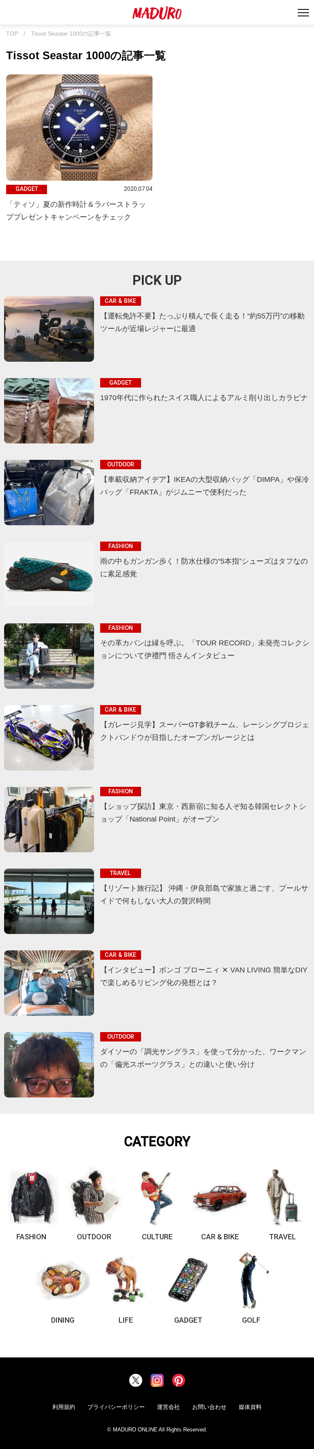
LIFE (126, 1320)
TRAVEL (282, 1236)
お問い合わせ (209, 1407)
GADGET (188, 1320)
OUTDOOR (94, 1236)
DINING (62, 1320)
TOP (12, 34)
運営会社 (168, 1407)
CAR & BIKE (220, 1236)
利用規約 (63, 1407)
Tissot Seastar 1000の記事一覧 (71, 34)
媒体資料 (250, 1407)
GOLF (251, 1320)
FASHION (31, 1236)
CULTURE (157, 1236)
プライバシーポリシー (116, 1407)
